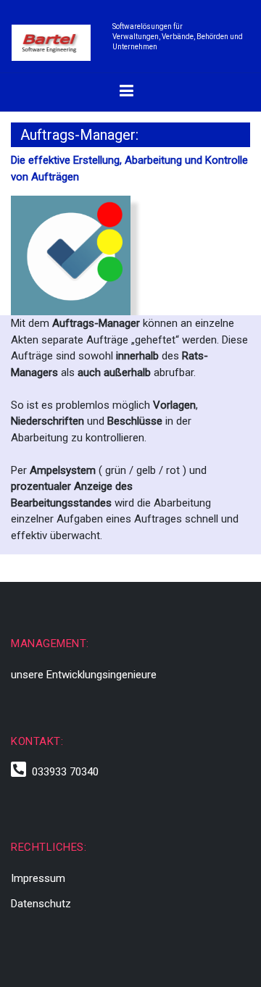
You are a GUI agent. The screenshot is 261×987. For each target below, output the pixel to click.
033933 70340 (62, 771)
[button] (126, 92)
